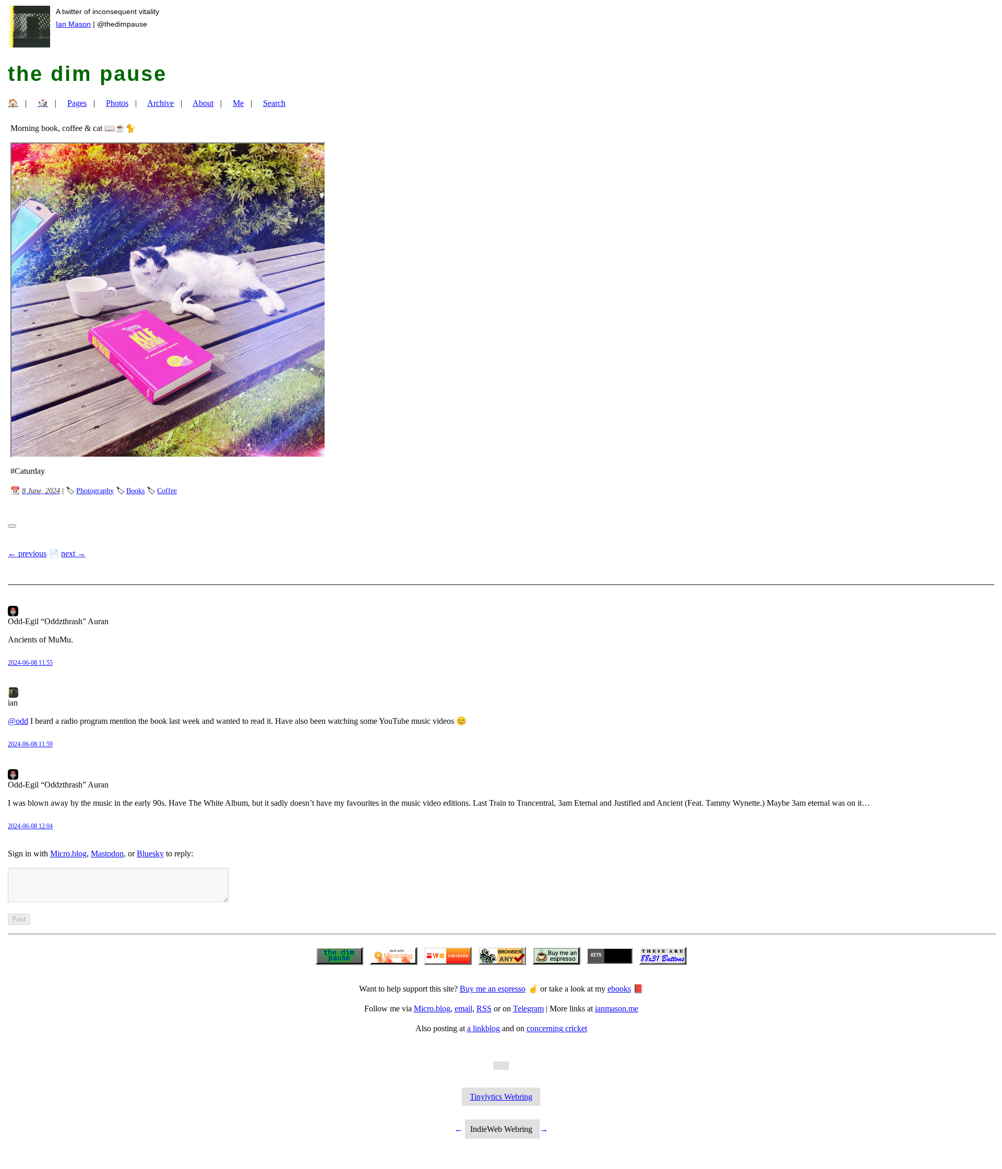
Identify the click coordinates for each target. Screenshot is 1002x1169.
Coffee (167, 490)
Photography (95, 490)
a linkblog (483, 1028)
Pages (77, 103)
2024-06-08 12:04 (30, 826)
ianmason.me (616, 1008)
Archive (160, 103)
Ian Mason (73, 24)
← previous (27, 553)
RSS (484, 1008)
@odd (18, 721)
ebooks (619, 988)
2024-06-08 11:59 (30, 744)
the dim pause (87, 73)
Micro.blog (68, 853)
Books (135, 490)
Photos (117, 103)
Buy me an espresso (493, 988)
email (463, 1008)
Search (274, 103)
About (203, 103)
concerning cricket (557, 1028)
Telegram (528, 1008)
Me (238, 103)
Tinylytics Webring (501, 1096)
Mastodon (107, 853)
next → (73, 553)
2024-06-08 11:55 (30, 662)
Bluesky (150, 853)
